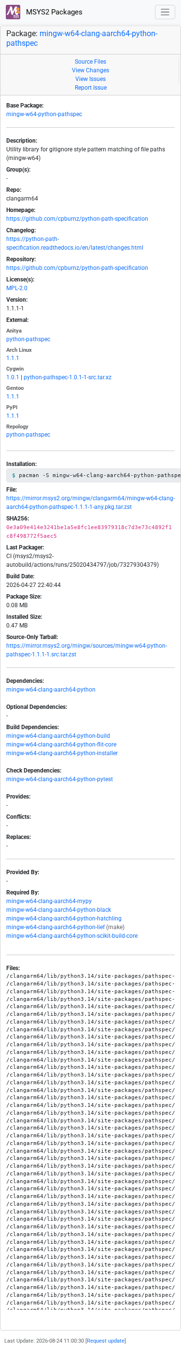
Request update (106, 1341)
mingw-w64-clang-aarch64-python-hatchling (64, 918)
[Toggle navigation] (165, 12)
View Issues (90, 79)
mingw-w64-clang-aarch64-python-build (58, 735)
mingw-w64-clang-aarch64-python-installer (62, 753)
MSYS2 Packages (53, 12)
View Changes (90, 70)
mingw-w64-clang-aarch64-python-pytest (59, 779)
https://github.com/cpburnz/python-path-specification (77, 218)
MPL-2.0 (17, 288)
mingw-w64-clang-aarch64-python (51, 689)
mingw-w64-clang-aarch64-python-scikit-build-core (72, 935)
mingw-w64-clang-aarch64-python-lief (55, 927)
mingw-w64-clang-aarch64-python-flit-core (61, 744)
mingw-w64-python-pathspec (44, 114)
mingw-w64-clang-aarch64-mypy (49, 901)
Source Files (90, 61)
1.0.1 (12, 377)
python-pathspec (28, 339)
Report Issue (91, 87)
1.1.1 (12, 358)
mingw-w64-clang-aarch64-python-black (58, 909)
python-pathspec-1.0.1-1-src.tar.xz (67, 377)
